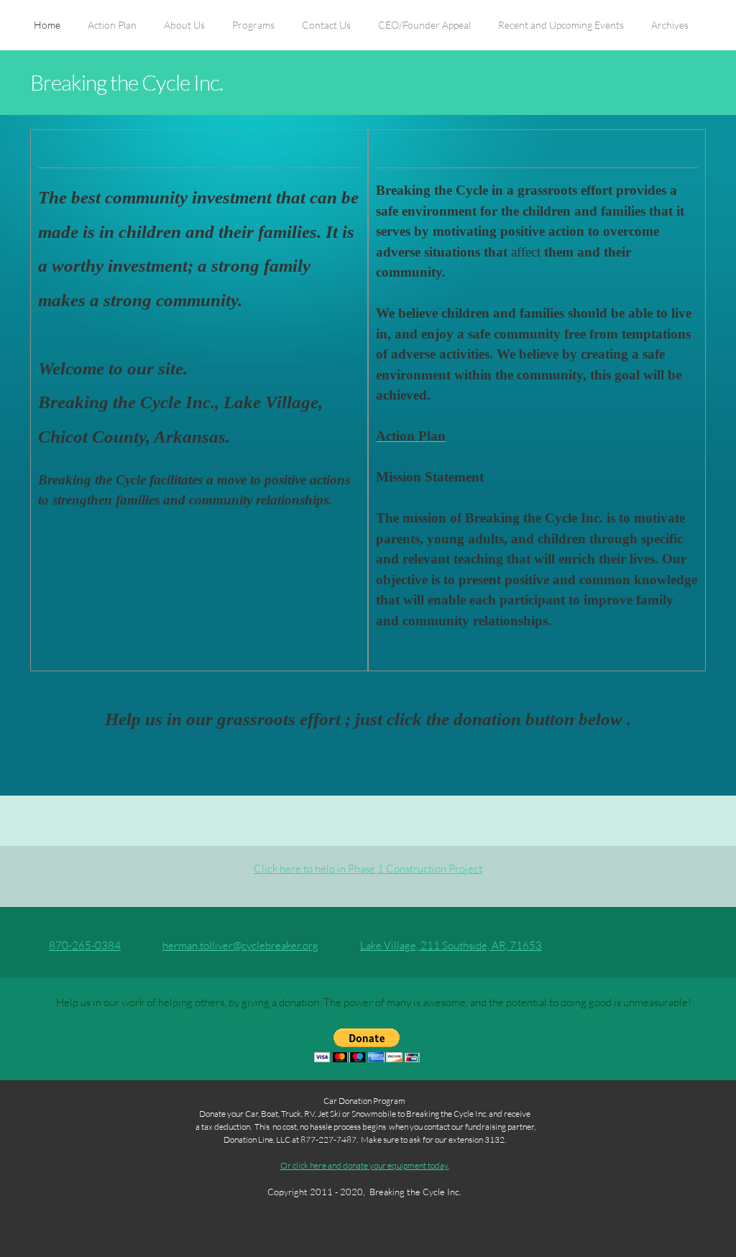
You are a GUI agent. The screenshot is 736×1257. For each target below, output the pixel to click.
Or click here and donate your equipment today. (364, 1165)
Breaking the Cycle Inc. (126, 82)
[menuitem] (47, 32)
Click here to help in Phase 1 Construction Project (368, 868)
